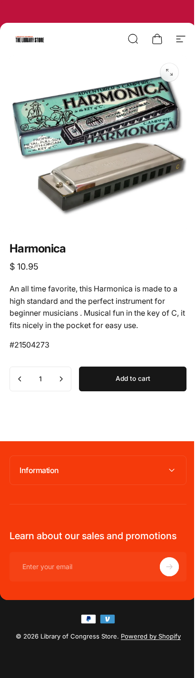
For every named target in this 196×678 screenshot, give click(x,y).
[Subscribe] (162, 559)
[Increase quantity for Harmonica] (61, 379)
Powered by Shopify (147, 629)
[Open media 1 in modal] (169, 72)
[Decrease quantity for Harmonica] (20, 379)
